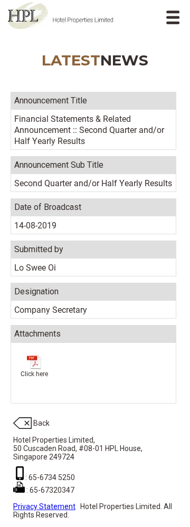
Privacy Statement (44, 506)
